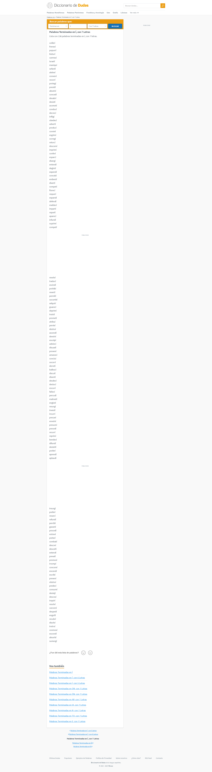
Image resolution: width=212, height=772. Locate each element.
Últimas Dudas (54, 758)
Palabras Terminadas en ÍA (82, 743)
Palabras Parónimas (75, 13)
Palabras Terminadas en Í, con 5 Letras (67, 683)
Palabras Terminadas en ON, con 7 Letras (68, 688)
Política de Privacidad (104, 758)
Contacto (159, 758)
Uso (108, 13)
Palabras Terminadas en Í (61, 672)
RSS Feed (148, 758)
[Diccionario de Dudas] (67, 5)
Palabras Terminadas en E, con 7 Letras (67, 721)
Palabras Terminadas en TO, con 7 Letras (68, 715)
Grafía (115, 13)
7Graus (110, 766)
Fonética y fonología (95, 13)
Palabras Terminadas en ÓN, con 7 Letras (68, 694)
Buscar (115, 26)
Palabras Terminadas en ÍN (82, 746)
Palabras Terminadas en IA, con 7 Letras (67, 704)
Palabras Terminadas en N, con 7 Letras (67, 710)
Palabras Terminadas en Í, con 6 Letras (67, 677)
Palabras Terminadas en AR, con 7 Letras (68, 699)
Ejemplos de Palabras (84, 758)
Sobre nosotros (121, 758)
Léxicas (124, 13)
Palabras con (51, 17)
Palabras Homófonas (55, 13)
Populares (68, 758)
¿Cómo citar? (136, 758)
